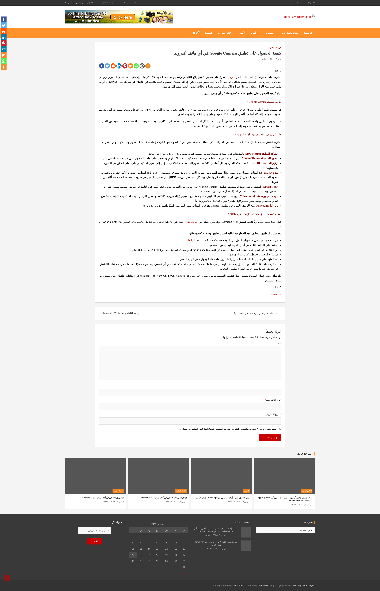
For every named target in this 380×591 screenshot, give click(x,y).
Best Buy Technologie (303, 585)
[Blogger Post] (142, 66)
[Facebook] (101, 66)
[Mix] (130, 66)
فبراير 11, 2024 (117, 501)
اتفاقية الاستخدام (104, 3)
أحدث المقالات (242, 522)
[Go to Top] (7, 578)
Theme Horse (265, 585)
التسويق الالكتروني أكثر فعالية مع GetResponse (102, 497)
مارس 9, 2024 (180, 501)
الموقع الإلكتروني (273, 414)
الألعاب (254, 33)
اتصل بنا (68, 3)
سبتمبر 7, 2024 (305, 504)
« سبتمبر (183, 573)
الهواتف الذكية (275, 47)
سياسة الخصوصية (131, 3)
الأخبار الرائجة (306, 491)
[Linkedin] (119, 66)
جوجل (231, 77)
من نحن (117, 3)
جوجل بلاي (192, 221)
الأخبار (242, 33)
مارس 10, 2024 (242, 501)
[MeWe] (4, 49)
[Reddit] (113, 66)
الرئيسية (308, 33)
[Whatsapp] (136, 66)
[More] (148, 66)
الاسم (277, 385)
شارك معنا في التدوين (84, 3)
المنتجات (270, 33)
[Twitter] (107, 66)
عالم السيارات (224, 33)
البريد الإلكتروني (273, 400)
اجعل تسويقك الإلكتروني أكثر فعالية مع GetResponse (162, 497)
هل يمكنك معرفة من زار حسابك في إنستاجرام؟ (256, 313)
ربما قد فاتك (305, 453)
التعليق (277, 343)
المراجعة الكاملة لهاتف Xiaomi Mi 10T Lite (122, 313)
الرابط (191, 240)
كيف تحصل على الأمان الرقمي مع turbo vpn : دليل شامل (223, 497)
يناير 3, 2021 (275, 59)
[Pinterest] (124, 66)
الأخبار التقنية (181, 491)
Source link (275, 294)
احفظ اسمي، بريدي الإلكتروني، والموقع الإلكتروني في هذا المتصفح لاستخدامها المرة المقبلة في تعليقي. (228, 429)
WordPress (239, 585)
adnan (265, 59)
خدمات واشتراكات (290, 33)
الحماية (208, 33)
